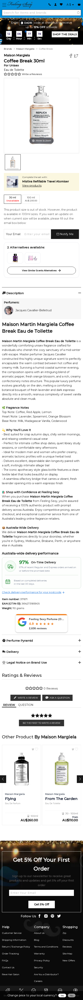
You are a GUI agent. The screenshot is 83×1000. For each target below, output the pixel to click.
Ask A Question (60, 697)
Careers (38, 981)
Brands (8, 48)
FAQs (5, 960)
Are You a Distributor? (46, 974)
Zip (64, 933)
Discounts (68, 939)
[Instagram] (46, 916)
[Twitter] (76, 56)
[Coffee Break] (13, 162)
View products (32, 185)
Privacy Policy (42, 960)
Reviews (67, 946)
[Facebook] (71, 56)
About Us (39, 933)
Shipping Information (14, 939)
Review (9, 705)
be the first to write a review (41, 723)
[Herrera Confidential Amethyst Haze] (15, 258)
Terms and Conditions (46, 946)
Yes (62, 995)
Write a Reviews (32, 74)
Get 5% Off (41, 904)
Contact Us (8, 967)
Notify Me (66, 234)
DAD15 (28, 22)
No (71, 995)
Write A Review (28, 697)
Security (38, 967)
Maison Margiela (25, 48)
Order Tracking (10, 953)
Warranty (39, 953)
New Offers (69, 960)
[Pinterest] (52, 916)
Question (25, 705)
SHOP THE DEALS (65, 34)
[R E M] (33, 258)
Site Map (67, 953)
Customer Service (11, 933)
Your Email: (13, 234)
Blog (36, 939)
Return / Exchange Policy (16, 946)
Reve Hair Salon (10, 974)
